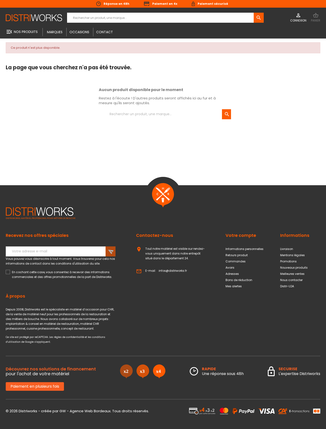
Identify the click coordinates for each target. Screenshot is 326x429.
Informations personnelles (244, 249)
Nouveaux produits (294, 268)
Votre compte (241, 235)
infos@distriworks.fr (173, 271)
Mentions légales (292, 255)
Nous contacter (291, 280)
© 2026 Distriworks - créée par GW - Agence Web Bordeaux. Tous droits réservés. (77, 410)
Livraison (286, 249)
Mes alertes (234, 286)
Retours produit (237, 255)
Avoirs (230, 268)
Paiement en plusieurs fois (35, 386)
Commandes (236, 261)
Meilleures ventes (292, 274)
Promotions (288, 261)
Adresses (232, 274)
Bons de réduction (239, 280)
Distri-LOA (287, 286)
